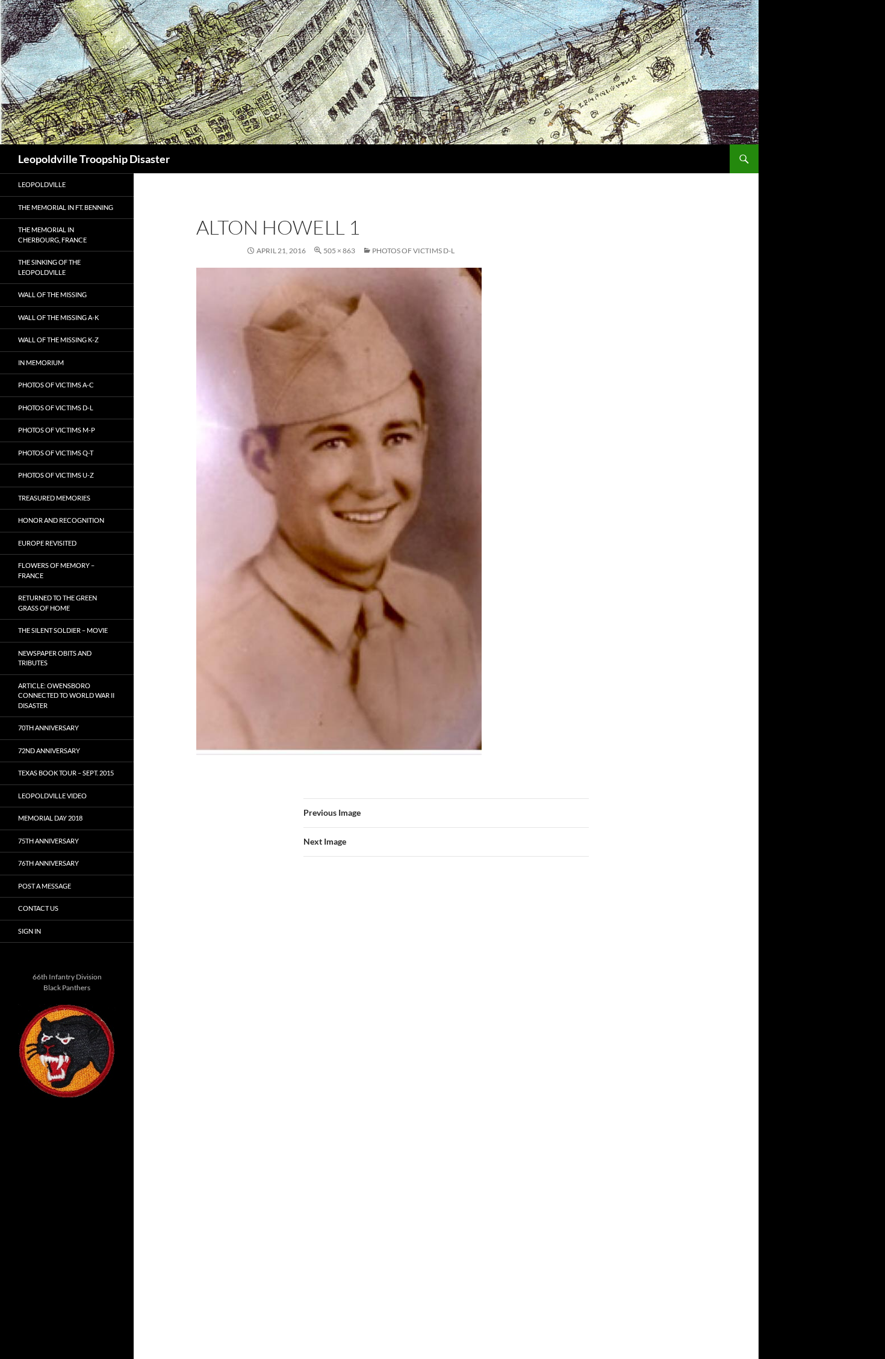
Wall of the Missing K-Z (58, 340)
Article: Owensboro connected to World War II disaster (66, 695)
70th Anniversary (48, 728)
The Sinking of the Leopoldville (49, 267)
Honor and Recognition (61, 520)
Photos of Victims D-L (413, 250)
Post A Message (44, 886)
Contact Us (38, 908)
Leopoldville (42, 184)
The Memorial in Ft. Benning (65, 207)
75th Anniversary (48, 841)
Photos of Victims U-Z (56, 475)
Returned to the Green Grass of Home (57, 603)
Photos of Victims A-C (56, 385)
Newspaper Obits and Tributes (55, 658)
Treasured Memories (54, 498)
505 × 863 (339, 250)
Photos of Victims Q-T (55, 453)
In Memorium (41, 362)
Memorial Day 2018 (50, 818)
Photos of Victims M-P (56, 430)
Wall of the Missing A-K (58, 317)
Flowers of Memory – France (56, 570)
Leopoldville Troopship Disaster (94, 158)
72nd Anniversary (49, 750)
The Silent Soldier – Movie (63, 630)
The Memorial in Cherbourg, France (52, 235)
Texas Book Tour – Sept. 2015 (66, 773)
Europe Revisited (47, 543)
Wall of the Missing (52, 294)
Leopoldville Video (52, 796)
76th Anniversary (48, 863)
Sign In (29, 931)
